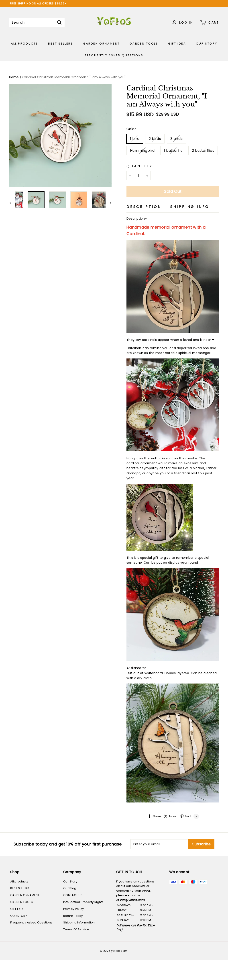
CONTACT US (72, 895)
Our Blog (69, 888)
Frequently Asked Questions (114, 55)
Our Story (70, 881)
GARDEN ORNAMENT (101, 43)
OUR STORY (206, 43)
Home (14, 77)
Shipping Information (79, 922)
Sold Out (173, 191)
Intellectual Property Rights (83, 902)
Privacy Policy (73, 909)
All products (24, 43)
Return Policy (73, 916)
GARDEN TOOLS (144, 43)
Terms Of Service (76, 929)
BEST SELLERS (60, 43)
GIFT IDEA (177, 43)
